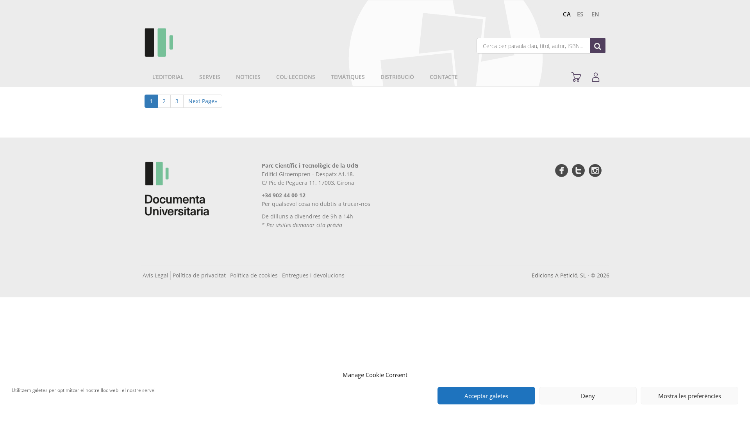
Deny (588, 396)
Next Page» (202, 101)
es (580, 14)
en (595, 14)
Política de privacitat (199, 275)
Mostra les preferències (689, 396)
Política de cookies (254, 275)
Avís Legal (155, 275)
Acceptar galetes (486, 396)
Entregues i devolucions (313, 275)
